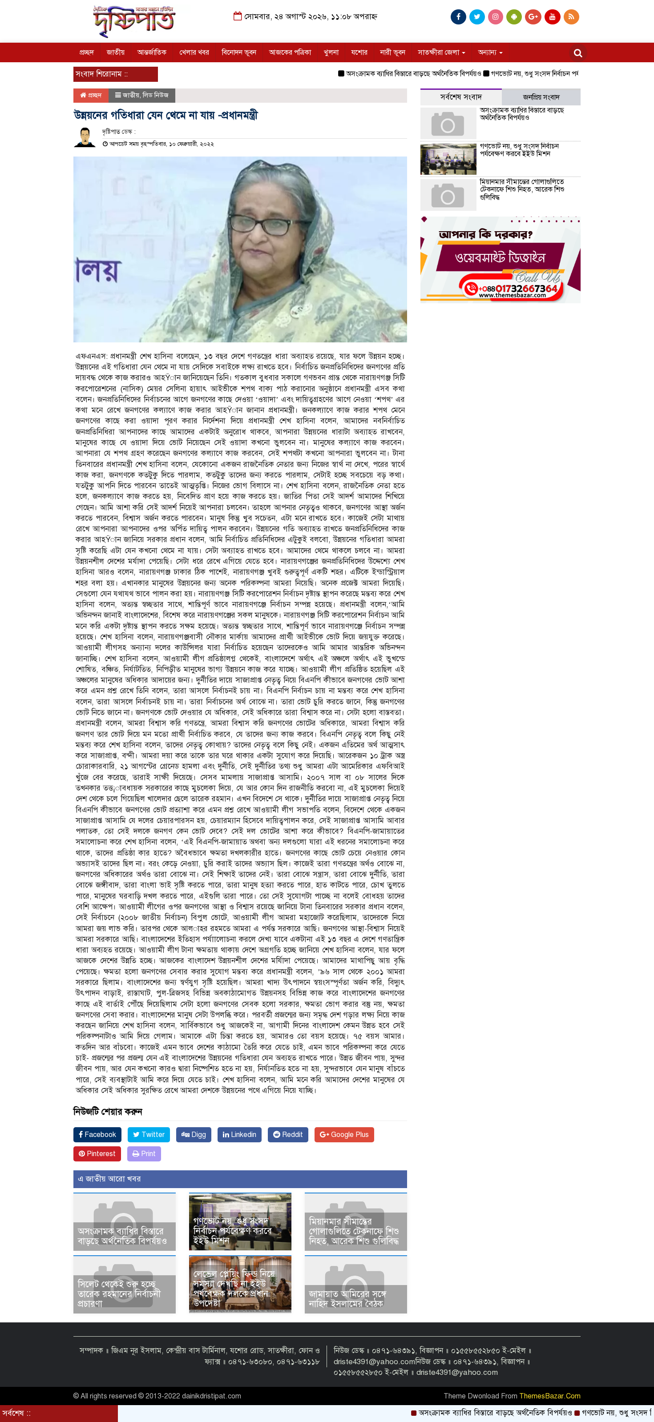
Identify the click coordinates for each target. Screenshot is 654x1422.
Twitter (152, 1134)
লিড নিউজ (156, 95)
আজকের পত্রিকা (290, 52)
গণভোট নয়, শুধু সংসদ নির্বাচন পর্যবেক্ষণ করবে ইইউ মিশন (533, 73)
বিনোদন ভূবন (239, 52)
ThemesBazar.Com (550, 1396)
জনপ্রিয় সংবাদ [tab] (541, 97)
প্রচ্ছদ (87, 52)
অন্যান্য (488, 52)
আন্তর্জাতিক (151, 52)
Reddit (291, 1134)
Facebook (99, 1134)
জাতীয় (116, 52)
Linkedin (242, 1134)
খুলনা (331, 52)
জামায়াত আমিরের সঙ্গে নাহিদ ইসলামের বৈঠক (347, 1299)
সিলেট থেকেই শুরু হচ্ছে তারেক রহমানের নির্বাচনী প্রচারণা (119, 1294)
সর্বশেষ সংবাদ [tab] (461, 97)
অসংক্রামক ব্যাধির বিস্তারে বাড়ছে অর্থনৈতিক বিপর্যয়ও (380, 73)
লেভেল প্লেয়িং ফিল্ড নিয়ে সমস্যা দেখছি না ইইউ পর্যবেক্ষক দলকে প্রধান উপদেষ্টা (234, 1289)
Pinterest (100, 1153)
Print (147, 1153)
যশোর (359, 52)
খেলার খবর (194, 52)
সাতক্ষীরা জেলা (439, 52)
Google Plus (349, 1134)
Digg (198, 1134)
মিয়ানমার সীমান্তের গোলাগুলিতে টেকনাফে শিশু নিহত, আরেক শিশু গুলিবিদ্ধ (354, 1231)
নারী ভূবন (392, 52)
